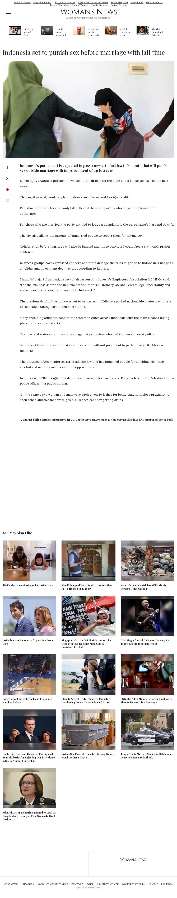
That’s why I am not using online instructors (28, 585)
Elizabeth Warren (65, 2)
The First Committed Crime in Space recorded (157, 32)
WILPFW (153, 884)
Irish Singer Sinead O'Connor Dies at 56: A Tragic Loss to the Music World (145, 642)
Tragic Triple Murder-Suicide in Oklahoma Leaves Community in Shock (146, 755)
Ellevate (77, 884)
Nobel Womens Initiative (53, 884)
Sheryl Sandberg (42, 2)
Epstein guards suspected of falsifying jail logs (61, 32)
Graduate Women (108, 884)
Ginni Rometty (154, 2)
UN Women (28, 884)
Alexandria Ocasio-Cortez (93, 2)
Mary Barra (137, 2)
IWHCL (90, 884)
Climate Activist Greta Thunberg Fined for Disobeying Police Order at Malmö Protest (86, 700)
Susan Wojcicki (119, 2)
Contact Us (11, 884)
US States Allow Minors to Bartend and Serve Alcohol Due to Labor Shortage (146, 700)
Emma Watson (80, 5)
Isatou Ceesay (119, 5)
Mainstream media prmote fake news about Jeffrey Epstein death (93, 32)
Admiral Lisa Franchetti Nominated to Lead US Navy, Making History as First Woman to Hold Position (29, 816)
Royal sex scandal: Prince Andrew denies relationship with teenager (29, 32)
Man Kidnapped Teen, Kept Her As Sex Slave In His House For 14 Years (87, 587)
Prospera (167, 884)
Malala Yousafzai (59, 5)
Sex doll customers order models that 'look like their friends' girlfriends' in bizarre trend (125, 32)
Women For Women (133, 884)
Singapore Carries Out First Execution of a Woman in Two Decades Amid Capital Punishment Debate (86, 644)
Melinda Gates (22, 2)
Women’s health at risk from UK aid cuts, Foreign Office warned (144, 587)
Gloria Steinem (99, 5)
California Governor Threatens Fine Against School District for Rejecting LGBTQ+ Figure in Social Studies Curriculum (29, 757)
